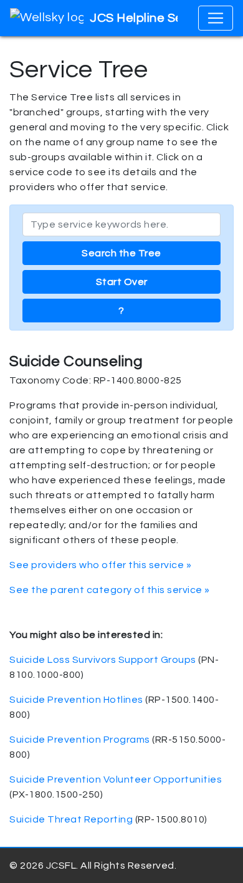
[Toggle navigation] (215, 18)
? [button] (121, 311)
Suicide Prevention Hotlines (76, 700)
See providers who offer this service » (100, 565)
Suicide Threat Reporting (71, 819)
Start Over (122, 282)
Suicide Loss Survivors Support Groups (102, 660)
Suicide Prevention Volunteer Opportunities (115, 779)
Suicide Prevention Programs (79, 740)
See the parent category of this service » (109, 590)
